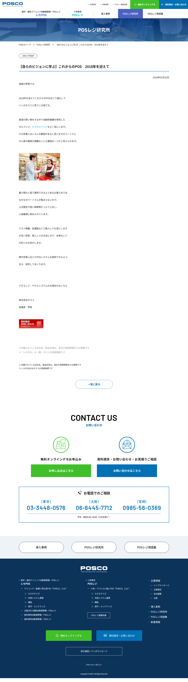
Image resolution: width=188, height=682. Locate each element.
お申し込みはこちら (61, 471)
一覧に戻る (94, 384)
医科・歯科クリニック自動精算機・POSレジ (40, 582)
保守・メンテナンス (36, 606)
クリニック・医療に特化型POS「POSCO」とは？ (45, 588)
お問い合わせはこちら (127, 471)
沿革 (156, 598)
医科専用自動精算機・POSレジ (37, 614)
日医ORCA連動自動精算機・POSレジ (40, 610)
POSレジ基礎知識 (121, 4)
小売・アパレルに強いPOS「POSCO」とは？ (110, 588)
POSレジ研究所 (130, 13)
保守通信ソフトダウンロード (94, 651)
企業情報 (93, 4)
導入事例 (105, 13)
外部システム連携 (35, 597)
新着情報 (105, 4)
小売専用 (92, 582)
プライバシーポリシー (94, 665)
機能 (30, 602)
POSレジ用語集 (155, 13)
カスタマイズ (34, 593)
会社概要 (157, 593)
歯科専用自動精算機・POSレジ (37, 619)
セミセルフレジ (39, 126)
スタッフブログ (28, 56)
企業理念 (157, 589)
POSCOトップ (25, 44)
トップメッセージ (161, 585)
